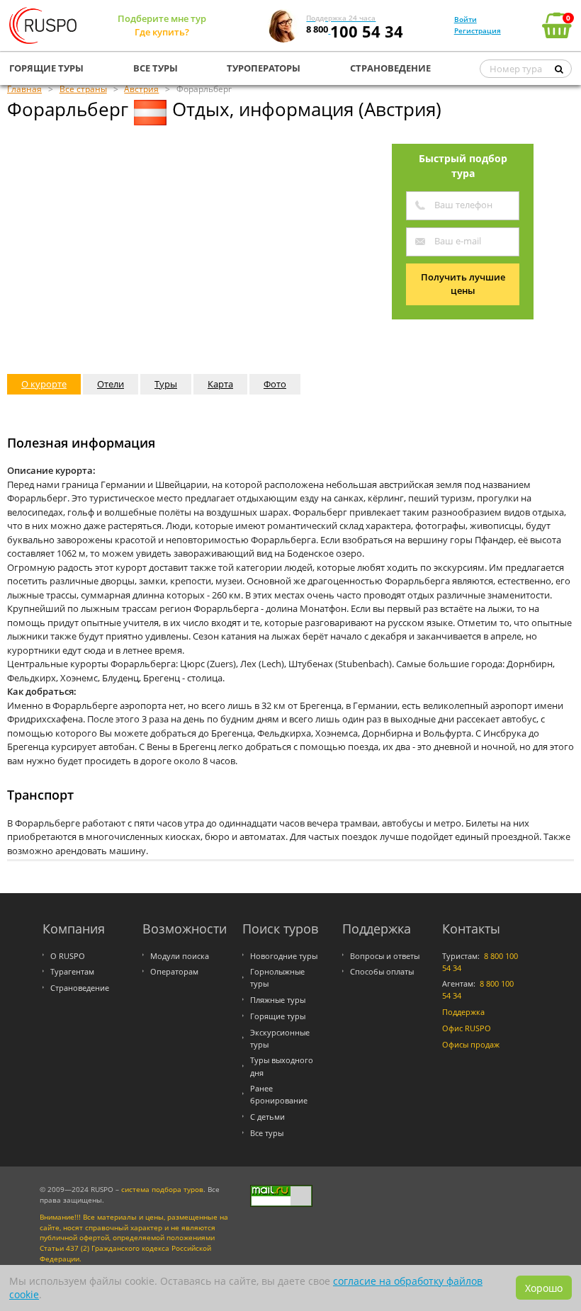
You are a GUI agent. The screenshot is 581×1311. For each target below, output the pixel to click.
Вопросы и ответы (384, 955)
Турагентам (72, 971)
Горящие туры (277, 1016)
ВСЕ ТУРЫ (155, 68)
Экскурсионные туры (280, 1038)
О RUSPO (67, 955)
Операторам (174, 971)
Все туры (266, 1133)
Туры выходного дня (281, 1066)
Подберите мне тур (162, 18)
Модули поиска (179, 955)
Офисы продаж (471, 1044)
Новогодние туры (283, 955)
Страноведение (79, 987)
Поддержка (463, 1011)
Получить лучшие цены (463, 284)
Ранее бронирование (279, 1094)
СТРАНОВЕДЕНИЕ (390, 68)
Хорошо (544, 1288)
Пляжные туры (277, 999)
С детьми (267, 1116)
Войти (465, 19)
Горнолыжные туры (277, 977)
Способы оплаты (382, 971)
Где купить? (162, 31)
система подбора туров (162, 1189)
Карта (220, 384)
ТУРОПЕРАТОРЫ (263, 68)
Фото (275, 384)
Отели (110, 384)
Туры (165, 384)
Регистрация (477, 30)
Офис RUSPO (466, 1028)
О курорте (44, 384)
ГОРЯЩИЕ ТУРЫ (46, 68)
